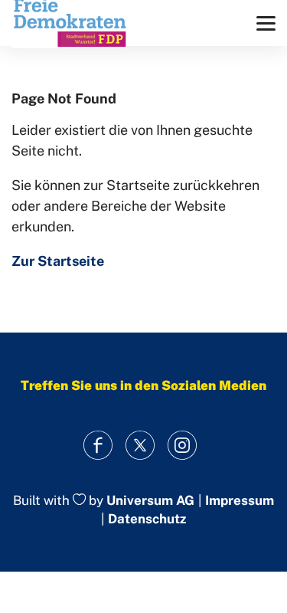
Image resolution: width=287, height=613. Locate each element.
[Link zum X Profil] (139, 445)
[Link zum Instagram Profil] (182, 445)
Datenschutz (147, 519)
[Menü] (266, 23)
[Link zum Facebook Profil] (97, 445)
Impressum (239, 500)
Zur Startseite (57, 261)
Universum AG (150, 500)
